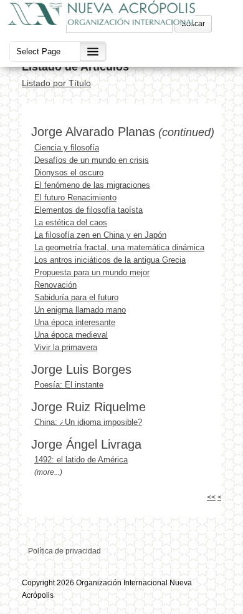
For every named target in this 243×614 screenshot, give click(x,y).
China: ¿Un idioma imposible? (88, 422)
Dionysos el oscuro (68, 172)
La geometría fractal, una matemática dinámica (119, 247)
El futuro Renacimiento (75, 197)
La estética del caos (70, 222)
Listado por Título (56, 83)
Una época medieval (71, 334)
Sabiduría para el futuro (76, 297)
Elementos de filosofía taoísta (88, 210)
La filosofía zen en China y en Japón (100, 235)
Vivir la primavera (65, 347)
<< (211, 497)
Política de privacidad (64, 551)
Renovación (55, 285)
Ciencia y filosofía (66, 147)
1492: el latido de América (81, 459)
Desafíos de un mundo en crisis (91, 160)
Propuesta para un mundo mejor (92, 272)
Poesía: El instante (68, 384)
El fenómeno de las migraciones (92, 185)
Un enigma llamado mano (80, 309)
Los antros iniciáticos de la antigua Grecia (110, 260)
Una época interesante (74, 322)
